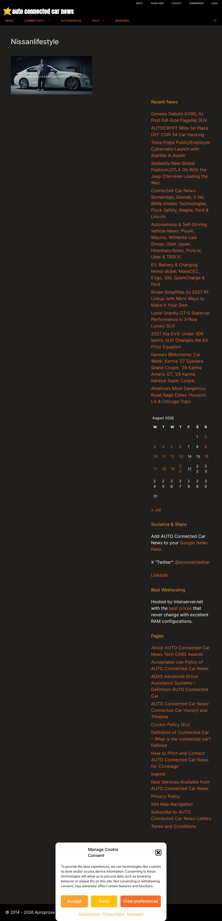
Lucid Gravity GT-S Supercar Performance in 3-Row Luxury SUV (180, 319)
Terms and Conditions (173, 826)
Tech (95, 20)
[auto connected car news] (7, 11)
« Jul (156, 509)
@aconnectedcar (192, 562)
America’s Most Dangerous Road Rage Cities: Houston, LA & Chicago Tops (179, 395)
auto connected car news (43, 11)
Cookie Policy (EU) (170, 724)
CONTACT (176, 3)
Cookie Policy (89, 914)
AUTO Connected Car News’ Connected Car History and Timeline (180, 710)
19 (172, 469)
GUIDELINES (157, 3)
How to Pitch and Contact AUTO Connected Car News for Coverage (179, 759)
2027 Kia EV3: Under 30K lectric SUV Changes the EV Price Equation (179, 340)
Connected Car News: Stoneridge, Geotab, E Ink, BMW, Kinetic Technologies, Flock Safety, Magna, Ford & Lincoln (179, 203)
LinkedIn (159, 575)
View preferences (140, 901)
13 (181, 456)
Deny (104, 901)
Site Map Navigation (172, 804)
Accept (74, 901)
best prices (180, 608)
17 (155, 469)
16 (206, 456)
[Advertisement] (181, 63)
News (9, 20)
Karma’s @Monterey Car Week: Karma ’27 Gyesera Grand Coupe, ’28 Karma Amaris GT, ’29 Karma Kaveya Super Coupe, (177, 367)
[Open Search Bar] (215, 20)
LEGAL (214, 3)
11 (163, 456)
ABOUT (139, 3)
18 (164, 469)
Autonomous (71, 20)
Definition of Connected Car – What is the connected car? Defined (181, 739)
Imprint (158, 774)
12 (172, 456)
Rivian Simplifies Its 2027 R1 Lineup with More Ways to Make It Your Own (179, 298)
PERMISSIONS (196, 3)
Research (122, 20)
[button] (158, 852)
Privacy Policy (114, 914)
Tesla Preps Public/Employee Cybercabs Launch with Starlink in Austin (180, 149)
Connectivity (34, 20)
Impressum (135, 914)
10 (155, 456)
